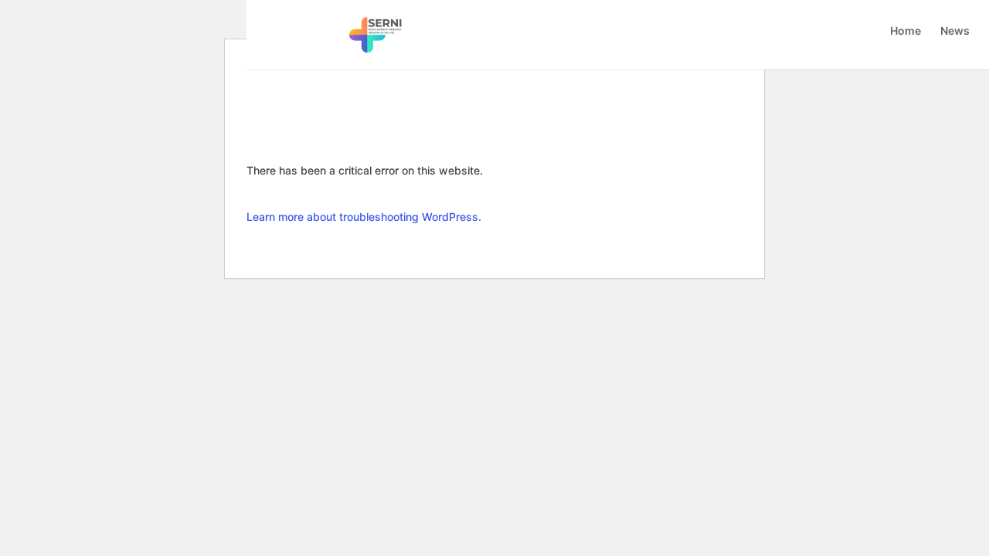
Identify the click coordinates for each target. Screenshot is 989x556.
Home (905, 31)
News (955, 31)
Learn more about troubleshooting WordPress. (363, 216)
